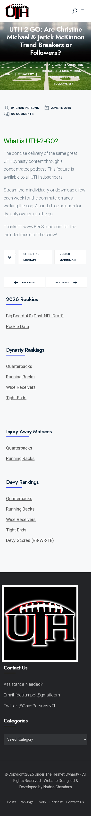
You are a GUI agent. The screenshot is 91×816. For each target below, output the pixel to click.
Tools (41, 802)
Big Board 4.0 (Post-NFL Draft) (35, 315)
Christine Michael (31, 257)
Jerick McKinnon (67, 257)
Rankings (26, 802)
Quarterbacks (19, 366)
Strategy (26, 74)
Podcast (56, 802)
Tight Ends (16, 397)
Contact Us (75, 802)
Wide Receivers (21, 387)
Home (8, 74)
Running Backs (20, 376)
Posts (11, 802)
